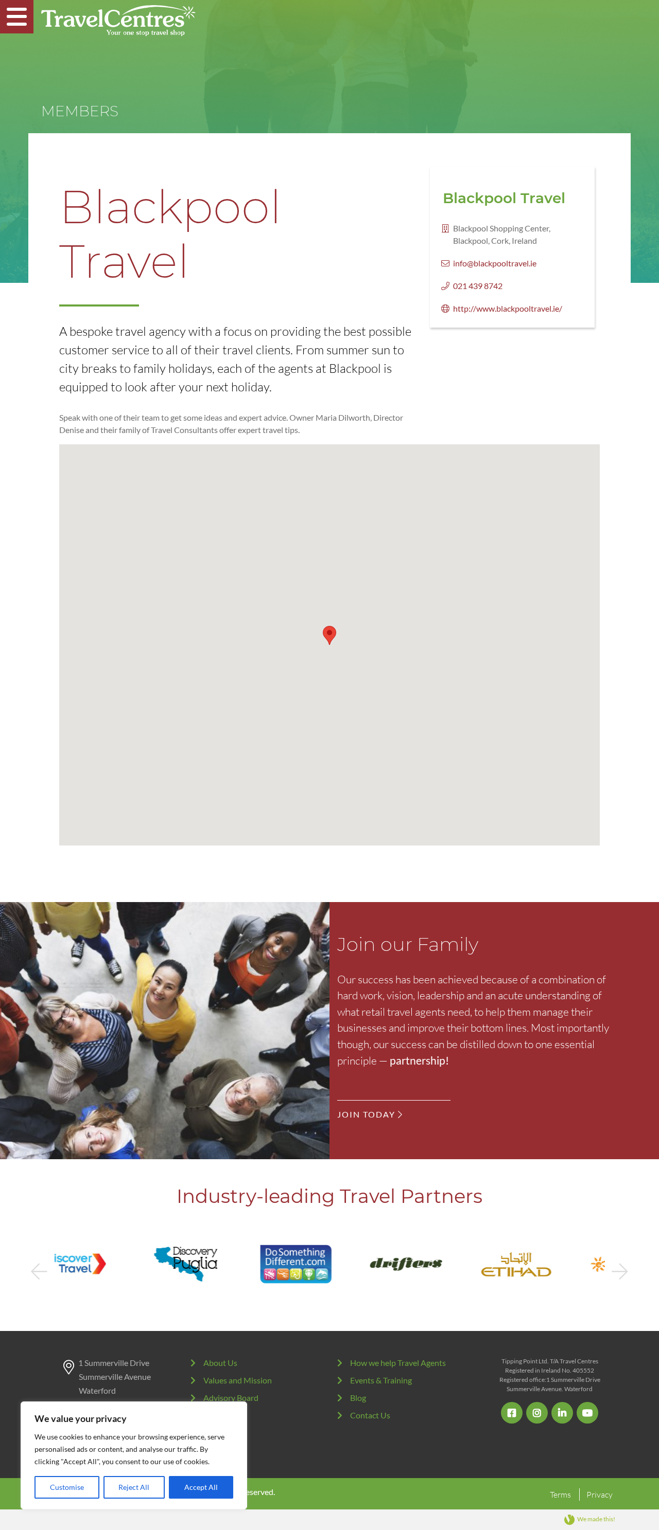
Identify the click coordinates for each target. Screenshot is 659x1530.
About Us (220, 1362)
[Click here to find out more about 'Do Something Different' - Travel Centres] (219, 1264)
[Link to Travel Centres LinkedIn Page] (562, 1413)
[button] (329, 635)
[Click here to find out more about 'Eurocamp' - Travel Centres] (550, 1264)
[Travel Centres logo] (118, 20)
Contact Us (370, 1415)
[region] (134, 1455)
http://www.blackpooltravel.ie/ (507, 308)
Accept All (201, 1487)
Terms (560, 1494)
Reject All (133, 1487)
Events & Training (381, 1380)
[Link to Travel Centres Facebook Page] (512, 1413)
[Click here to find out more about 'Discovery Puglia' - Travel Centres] (109, 1264)
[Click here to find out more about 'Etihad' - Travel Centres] (440, 1264)
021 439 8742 (477, 286)
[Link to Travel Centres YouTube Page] (587, 1413)
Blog (358, 1397)
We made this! (596, 1519)
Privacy (599, 1494)
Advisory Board (230, 1397)
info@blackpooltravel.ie (494, 263)
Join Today (367, 1114)
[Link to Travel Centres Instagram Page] (537, 1413)
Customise (67, 1487)
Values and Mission (237, 1380)
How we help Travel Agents (398, 1362)
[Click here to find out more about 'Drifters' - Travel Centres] (329, 1264)
